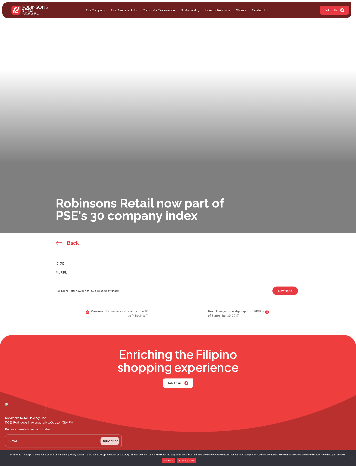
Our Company (95, 10)
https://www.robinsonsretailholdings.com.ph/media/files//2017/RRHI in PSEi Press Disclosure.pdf (135, 272)
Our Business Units (124, 10)
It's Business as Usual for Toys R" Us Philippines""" (126, 313)
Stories (241, 10)
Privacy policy (186, 460)
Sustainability (190, 10)
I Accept (168, 460)
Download (285, 291)
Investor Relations (217, 10)
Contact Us (260, 10)
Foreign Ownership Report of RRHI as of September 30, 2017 (236, 313)
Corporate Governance (159, 10)
